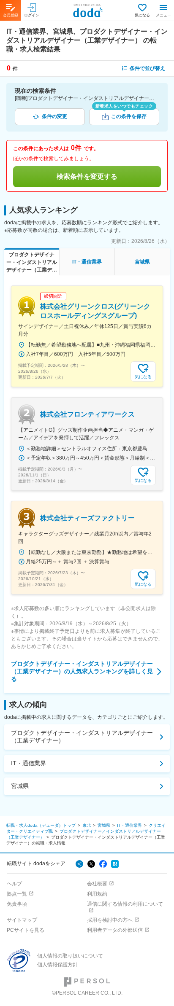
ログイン (31, 15)
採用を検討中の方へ (110, 920)
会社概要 (97, 884)
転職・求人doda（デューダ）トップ (41, 825)
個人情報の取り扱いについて (70, 956)
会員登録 (10, 15)
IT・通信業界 (28, 763)
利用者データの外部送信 (115, 930)
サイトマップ (22, 920)
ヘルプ (14, 884)
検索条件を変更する (87, 176)
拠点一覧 (17, 894)
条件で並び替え (147, 68)
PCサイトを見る (25, 930)
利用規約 (97, 894)
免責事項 (17, 904)
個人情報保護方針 (57, 965)
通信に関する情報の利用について (125, 904)
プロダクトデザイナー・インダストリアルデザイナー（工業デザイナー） (82, 736)
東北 (86, 825)
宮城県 (20, 786)
